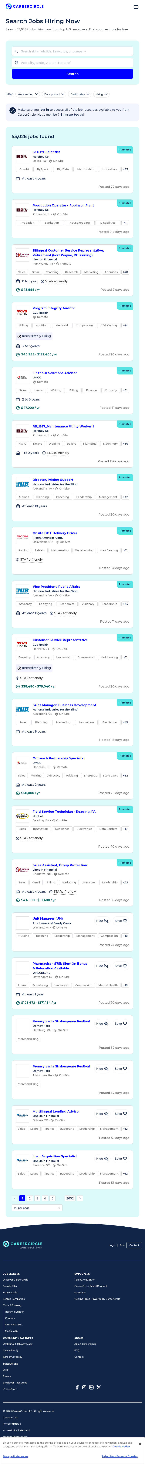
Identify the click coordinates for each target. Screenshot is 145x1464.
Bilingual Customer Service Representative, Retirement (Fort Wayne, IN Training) (68, 253)
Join (122, 1245)
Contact (134, 1245)
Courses (10, 1318)
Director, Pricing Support (53, 480)
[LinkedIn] (91, 1388)
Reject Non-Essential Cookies (120, 1456)
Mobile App (11, 1331)
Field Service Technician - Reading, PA (64, 811)
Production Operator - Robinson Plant (63, 205)
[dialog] (72, 1450)
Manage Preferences (15, 1436)
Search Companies (14, 1298)
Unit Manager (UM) (48, 918)
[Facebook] (77, 1388)
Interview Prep (13, 1324)
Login (112, 1245)
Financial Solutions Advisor (55, 373)
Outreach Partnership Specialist (59, 758)
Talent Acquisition (84, 1279)
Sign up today (71, 114)
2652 (70, 1198)
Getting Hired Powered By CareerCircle (97, 1298)
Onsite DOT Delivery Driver (55, 533)
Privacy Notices (12, 1424)
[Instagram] (84, 1388)
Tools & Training (12, 1305)
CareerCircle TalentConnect (90, 1286)
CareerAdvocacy (12, 1356)
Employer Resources (15, 1382)
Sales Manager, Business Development (64, 705)
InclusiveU (80, 1292)
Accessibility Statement (16, 1430)
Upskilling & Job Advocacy (17, 1344)
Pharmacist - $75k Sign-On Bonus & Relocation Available (60, 966)
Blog (5, 1369)
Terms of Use (10, 1417)
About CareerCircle (85, 1344)
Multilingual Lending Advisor (56, 1111)
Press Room (10, 1389)
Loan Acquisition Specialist (55, 1156)
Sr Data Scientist (46, 152)
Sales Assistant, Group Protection (60, 865)
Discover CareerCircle (15, 1279)
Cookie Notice (121, 1446)
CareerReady (10, 1350)
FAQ (76, 1350)
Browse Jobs (10, 1292)
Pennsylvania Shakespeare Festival (61, 1021)
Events (7, 1376)
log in (44, 109)
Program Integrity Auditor (54, 308)
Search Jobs (10, 1286)
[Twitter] (98, 1388)
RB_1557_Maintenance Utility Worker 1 (63, 426)
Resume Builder (14, 1311)
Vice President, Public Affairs (56, 587)
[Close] (140, 1444)
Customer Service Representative (60, 640)
